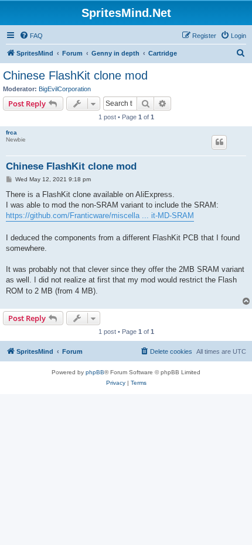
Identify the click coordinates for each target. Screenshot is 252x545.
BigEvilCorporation (65, 88)
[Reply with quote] (219, 142)
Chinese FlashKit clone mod (75, 75)
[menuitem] (31, 36)
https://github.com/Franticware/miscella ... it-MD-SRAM (100, 215)
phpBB (95, 372)
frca (11, 132)
